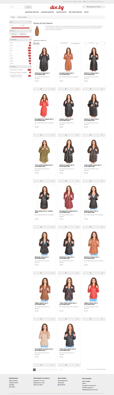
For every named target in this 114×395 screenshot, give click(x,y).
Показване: (91, 42)
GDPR (84, 383)
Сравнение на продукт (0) (39, 40)
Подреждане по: (64, 42)
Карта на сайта (38, 385)
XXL (12, 58)
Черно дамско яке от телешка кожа (44, 211)
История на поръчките (89, 385)
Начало (13, 17)
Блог (86, 12)
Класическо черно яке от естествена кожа (42, 73)
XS (12, 45)
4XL (12, 63)
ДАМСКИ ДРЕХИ (32, 12)
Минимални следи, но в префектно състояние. (16, 75)
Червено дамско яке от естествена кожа (91, 303)
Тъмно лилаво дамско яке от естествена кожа (68, 303)
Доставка (12, 387)
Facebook (62, 385)
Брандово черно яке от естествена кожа (42, 257)
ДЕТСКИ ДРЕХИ (75, 12)
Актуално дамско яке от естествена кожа (66, 73)
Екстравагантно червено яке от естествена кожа (44, 119)
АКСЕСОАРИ (61, 12)
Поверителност (13, 382)
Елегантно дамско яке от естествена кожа (91, 73)
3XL (12, 60)
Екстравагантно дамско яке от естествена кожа (68, 211)
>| (61, 369)
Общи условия (13, 380)
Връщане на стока (38, 382)
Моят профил (86, 378)
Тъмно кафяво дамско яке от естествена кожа (93, 165)
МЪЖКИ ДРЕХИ (47, 12)
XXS (12, 42)
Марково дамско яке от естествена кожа (91, 211)
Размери (11, 385)
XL (12, 55)
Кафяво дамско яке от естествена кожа (41, 303)
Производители (63, 380)
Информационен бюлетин (90, 389)
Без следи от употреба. (17, 69)
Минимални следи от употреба (18, 72)
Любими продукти (87, 387)
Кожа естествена (22, 17)
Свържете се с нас (39, 380)
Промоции (61, 382)
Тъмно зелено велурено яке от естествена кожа (44, 165)
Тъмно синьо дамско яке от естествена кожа (67, 349)
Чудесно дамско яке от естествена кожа (66, 119)
